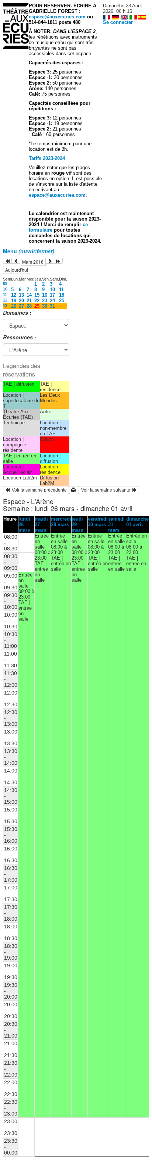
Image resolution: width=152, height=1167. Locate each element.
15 (36, 295)
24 (52, 300)
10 (5, 289)
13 (21, 295)
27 (21, 306)
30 (44, 306)
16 (44, 295)
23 (44, 300)
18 (61, 295)
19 (13, 300)
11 (61, 289)
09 (5, 283)
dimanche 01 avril (137, 521)
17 (52, 295)
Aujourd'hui (16, 270)
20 (21, 300)
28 (29, 306)
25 (61, 300)
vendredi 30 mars (98, 521)
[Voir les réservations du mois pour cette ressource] (15, 261)
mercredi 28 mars (61, 521)
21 (29, 300)
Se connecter (118, 22)
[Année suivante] (58, 261)
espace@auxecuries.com (57, 16)
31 (52, 306)
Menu (28, 251)
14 (29, 295)
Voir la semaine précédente (38, 490)
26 (13, 306)
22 (36, 300)
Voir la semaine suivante (106, 490)
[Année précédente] (7, 261)
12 (13, 295)
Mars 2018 (33, 261)
